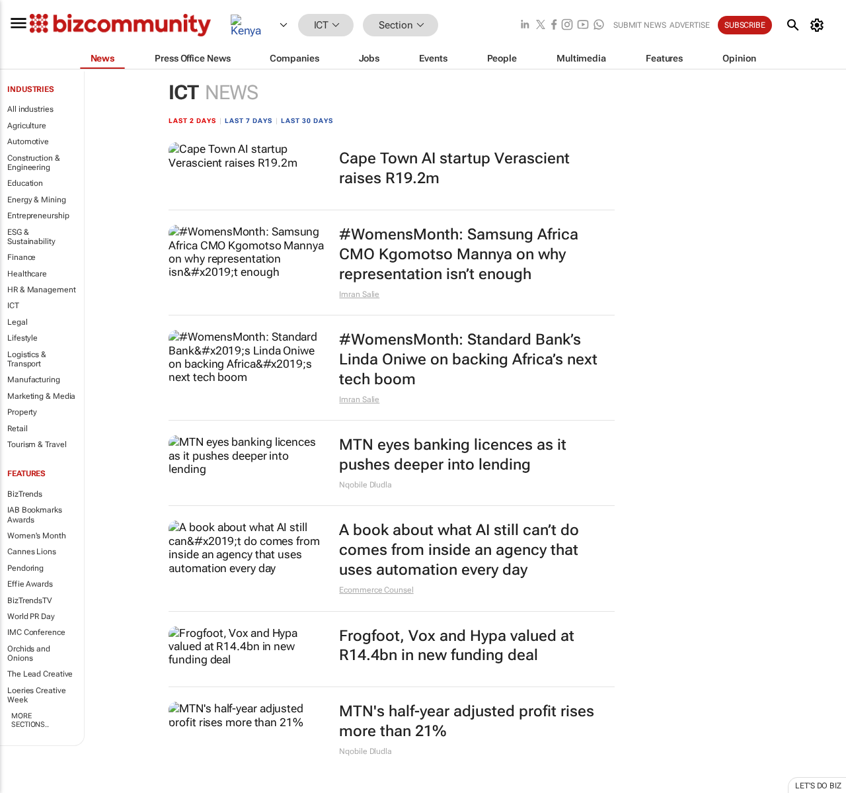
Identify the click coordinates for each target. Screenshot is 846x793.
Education (25, 183)
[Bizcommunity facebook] (554, 25)
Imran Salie (359, 294)
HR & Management (41, 289)
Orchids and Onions (28, 653)
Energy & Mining (36, 199)
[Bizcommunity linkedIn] (525, 25)
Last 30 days (307, 120)
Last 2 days (192, 120)
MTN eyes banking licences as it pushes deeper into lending (452, 455)
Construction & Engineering (33, 162)
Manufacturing (33, 379)
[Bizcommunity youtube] (583, 25)
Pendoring (25, 568)
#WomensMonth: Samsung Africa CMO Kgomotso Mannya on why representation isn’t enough (458, 254)
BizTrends (24, 494)
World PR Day (31, 616)
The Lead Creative (40, 674)
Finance (21, 257)
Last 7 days (248, 120)
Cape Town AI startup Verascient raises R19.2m (454, 168)
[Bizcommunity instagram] (567, 25)
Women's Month (36, 535)
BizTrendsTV (29, 600)
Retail (17, 428)
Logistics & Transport (26, 359)
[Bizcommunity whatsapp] (599, 25)
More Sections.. (30, 720)
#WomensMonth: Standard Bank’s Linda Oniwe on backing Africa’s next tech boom (468, 359)
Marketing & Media (41, 396)
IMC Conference (36, 632)
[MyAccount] (819, 25)
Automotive (28, 141)
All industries (30, 109)
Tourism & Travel (36, 444)
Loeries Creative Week (36, 695)
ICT (13, 305)
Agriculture (26, 125)
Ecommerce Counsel (376, 590)
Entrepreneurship (38, 215)
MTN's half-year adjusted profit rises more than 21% (466, 721)
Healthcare (27, 273)
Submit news (639, 25)
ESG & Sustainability (31, 237)
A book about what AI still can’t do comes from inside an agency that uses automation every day (459, 550)
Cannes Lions (31, 551)
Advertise (690, 25)
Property (22, 412)
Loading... (25, 785)
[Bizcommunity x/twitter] (541, 25)
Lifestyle (22, 338)
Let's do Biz (818, 785)
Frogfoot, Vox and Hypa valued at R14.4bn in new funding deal (456, 646)
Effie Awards (30, 584)
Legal (17, 322)
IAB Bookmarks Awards (34, 514)
